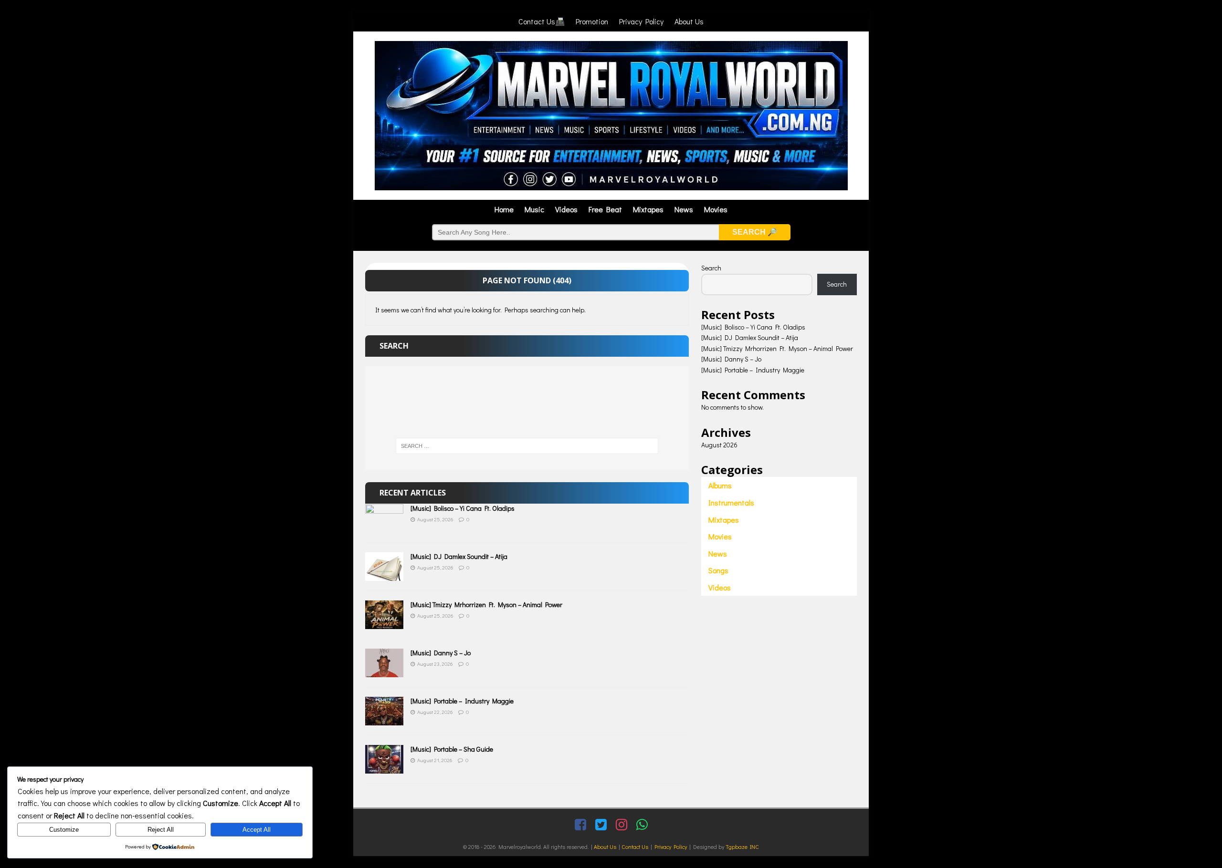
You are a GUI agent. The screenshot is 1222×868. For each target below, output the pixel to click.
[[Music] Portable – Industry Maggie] (384, 719)
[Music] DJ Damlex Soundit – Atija (459, 556)
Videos (566, 209)
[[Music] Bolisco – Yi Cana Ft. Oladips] (384, 527)
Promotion (592, 21)
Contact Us (635, 846)
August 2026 (719, 444)
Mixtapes (648, 209)
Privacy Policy (641, 21)
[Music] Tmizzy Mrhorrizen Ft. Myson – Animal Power (486, 604)
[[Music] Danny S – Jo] (384, 671)
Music (534, 209)
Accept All (256, 829)
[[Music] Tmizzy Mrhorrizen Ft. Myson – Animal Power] (384, 623)
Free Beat (605, 209)
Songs (718, 570)
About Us (689, 21)
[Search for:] (527, 446)
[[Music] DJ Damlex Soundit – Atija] (384, 575)
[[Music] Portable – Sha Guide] (384, 768)
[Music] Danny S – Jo (441, 652)
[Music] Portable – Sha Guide (452, 749)
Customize (64, 829)
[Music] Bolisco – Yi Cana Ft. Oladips (463, 508)
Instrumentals (731, 502)
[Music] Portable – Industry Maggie (462, 700)
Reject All (160, 829)
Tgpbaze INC (742, 846)
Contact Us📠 (541, 21)
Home (504, 209)
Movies (715, 209)
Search (711, 267)
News (683, 209)
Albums (720, 485)
